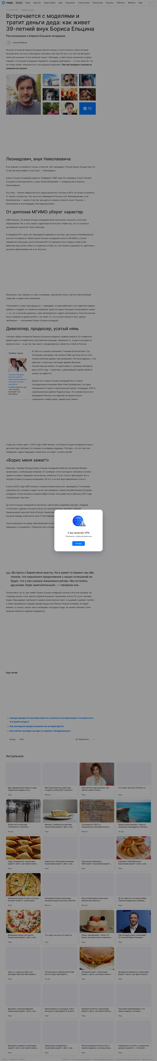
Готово (78, 543)
